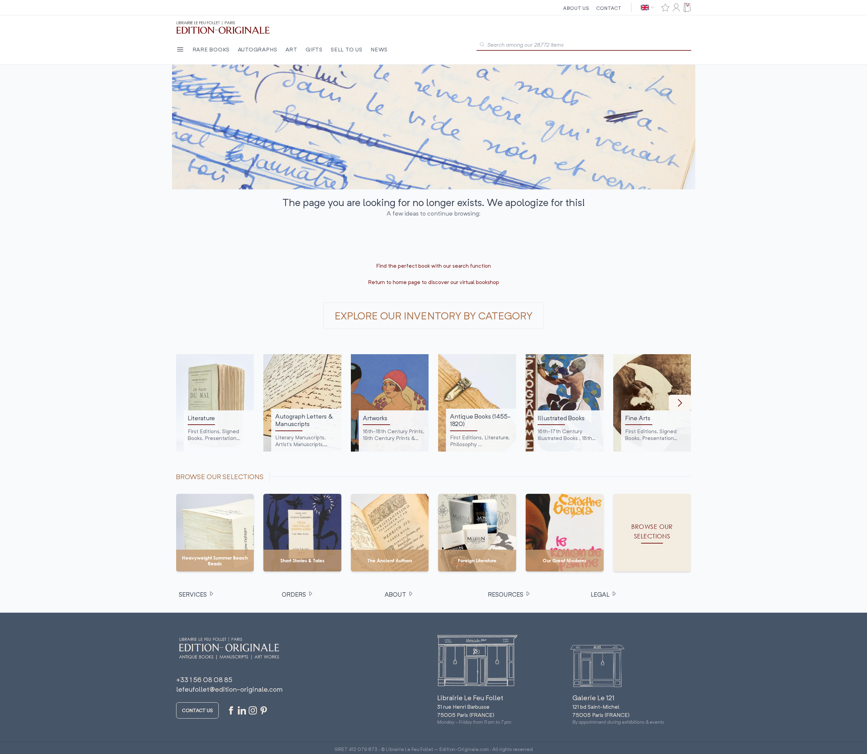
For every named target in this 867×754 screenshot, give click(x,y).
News (379, 49)
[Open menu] (180, 49)
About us (576, 8)
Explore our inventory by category (433, 315)
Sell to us (346, 49)
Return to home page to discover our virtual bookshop (433, 282)
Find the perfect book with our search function (433, 265)
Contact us (197, 710)
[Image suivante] (680, 403)
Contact (609, 8)
